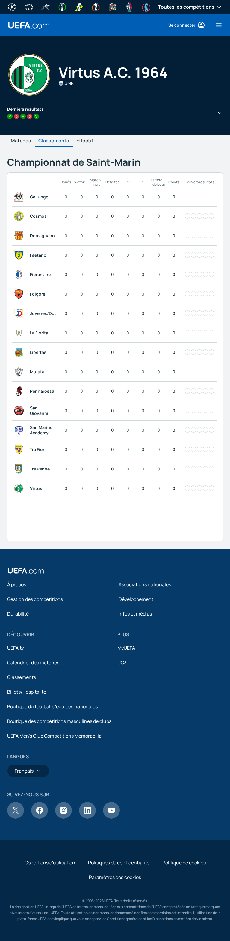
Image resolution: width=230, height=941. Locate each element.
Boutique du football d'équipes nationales (52, 706)
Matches (21, 141)
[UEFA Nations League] (112, 6)
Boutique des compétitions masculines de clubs (59, 721)
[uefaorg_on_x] (15, 817)
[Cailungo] (20, 197)
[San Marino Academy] (20, 430)
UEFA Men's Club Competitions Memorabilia (54, 736)
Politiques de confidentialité (118, 862)
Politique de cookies (184, 862)
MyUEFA (126, 648)
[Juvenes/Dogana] (20, 313)
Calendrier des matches (33, 662)
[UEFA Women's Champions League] (29, 6)
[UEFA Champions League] (12, 6)
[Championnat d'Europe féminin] (146, 6)
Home (28, 25)
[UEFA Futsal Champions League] (45, 6)
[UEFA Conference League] (62, 6)
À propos (16, 584)
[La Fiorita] (20, 333)
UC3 (122, 662)
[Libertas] (20, 352)
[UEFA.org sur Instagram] (63, 817)
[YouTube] (111, 817)
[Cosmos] (20, 216)
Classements (53, 141)
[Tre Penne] (20, 469)
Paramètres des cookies (115, 877)
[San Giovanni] (20, 410)
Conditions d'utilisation (50, 862)
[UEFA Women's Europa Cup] (79, 6)
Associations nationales (145, 584)
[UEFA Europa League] (96, 6)
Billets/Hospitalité (26, 692)
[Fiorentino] (20, 274)
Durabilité (18, 613)
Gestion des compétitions (35, 599)
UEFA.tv (15, 648)
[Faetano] (20, 255)
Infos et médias (135, 613)
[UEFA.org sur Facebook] (39, 817)
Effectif (84, 141)
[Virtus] (20, 488)
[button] (216, 25)
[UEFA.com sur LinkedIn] (87, 817)
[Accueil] (25, 571)
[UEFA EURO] (129, 6)
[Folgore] (20, 294)
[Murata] (20, 372)
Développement (136, 599)
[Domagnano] (20, 235)
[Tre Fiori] (20, 449)
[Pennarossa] (20, 391)
